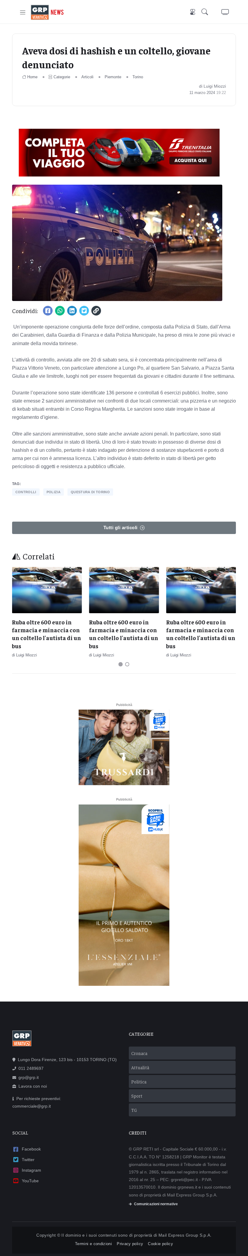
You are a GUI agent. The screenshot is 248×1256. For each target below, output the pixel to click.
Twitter (28, 1159)
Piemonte (113, 77)
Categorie (62, 77)
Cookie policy (160, 1243)
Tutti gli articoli (120, 527)
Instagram (31, 1170)
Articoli (87, 77)
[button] (206, 12)
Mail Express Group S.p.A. (185, 1235)
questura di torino (90, 492)
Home (32, 77)
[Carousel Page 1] (121, 664)
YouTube (30, 1180)
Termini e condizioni (93, 1243)
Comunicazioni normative (156, 1204)
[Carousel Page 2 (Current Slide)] (127, 664)
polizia (53, 492)
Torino (137, 77)
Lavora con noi (32, 1086)
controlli (25, 492)
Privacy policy (130, 1243)
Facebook (31, 1149)
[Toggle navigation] (22, 12)
